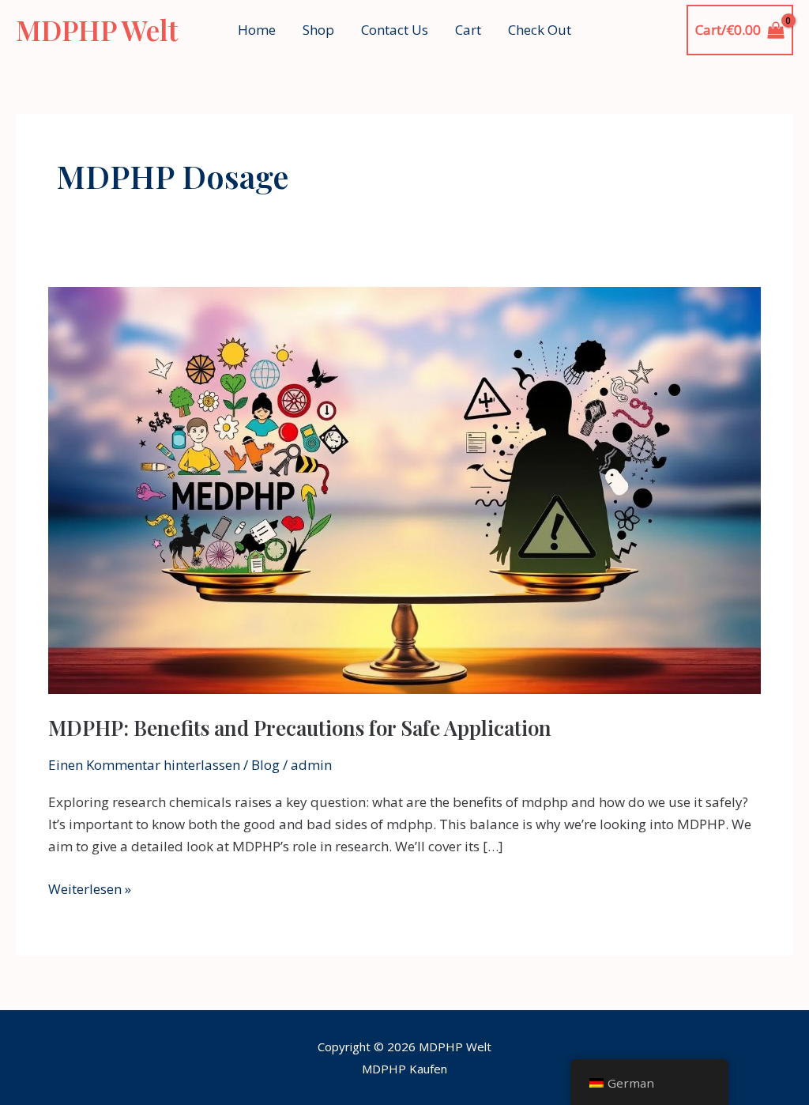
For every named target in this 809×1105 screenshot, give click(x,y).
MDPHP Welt (97, 29)
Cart (468, 30)
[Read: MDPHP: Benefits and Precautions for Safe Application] (404, 489)
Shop (318, 30)
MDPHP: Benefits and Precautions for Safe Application (299, 727)
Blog (265, 765)
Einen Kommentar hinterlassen (144, 765)
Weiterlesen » (89, 888)
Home (257, 30)
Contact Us (394, 30)
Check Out (539, 30)
